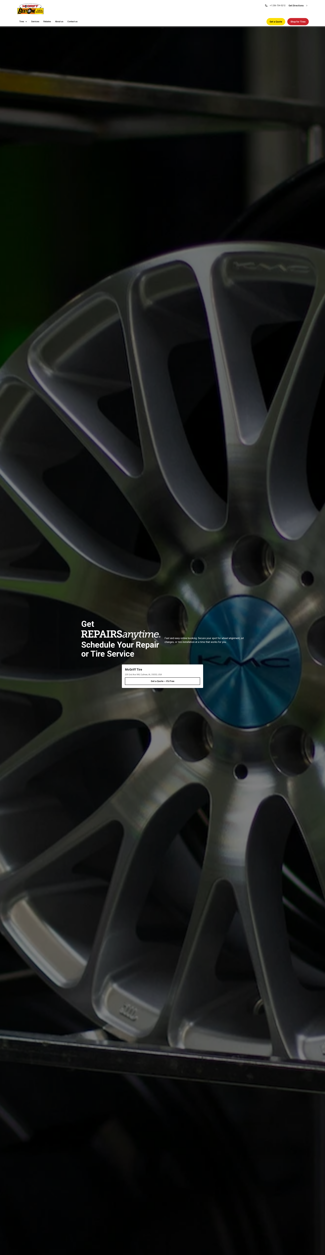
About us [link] (59, 21)
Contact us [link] (72, 21)
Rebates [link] (47, 21)
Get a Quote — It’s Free (162, 681)
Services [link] (35, 21)
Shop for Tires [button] (298, 21)
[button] (30, 9)
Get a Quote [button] (276, 21)
